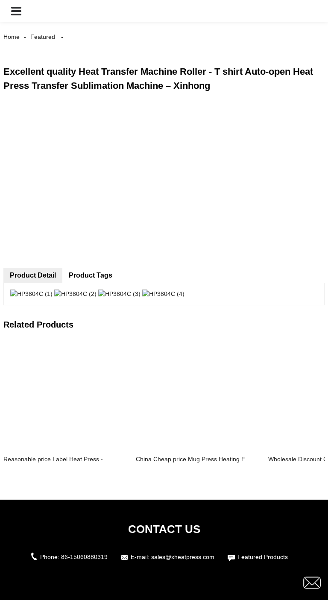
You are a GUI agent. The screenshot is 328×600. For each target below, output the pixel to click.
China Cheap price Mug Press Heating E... (193, 459)
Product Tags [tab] (90, 275)
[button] (16, 11)
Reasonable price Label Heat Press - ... (56, 459)
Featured (42, 36)
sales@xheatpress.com (182, 556)
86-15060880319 (84, 556)
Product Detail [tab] (33, 275)
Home (11, 36)
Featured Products (262, 556)
